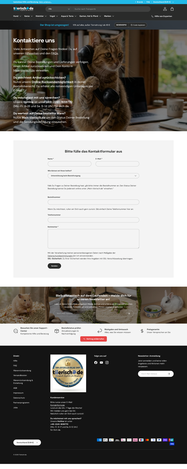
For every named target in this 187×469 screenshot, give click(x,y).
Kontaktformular (57, 405)
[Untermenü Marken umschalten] (113, 16)
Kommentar (52, 227)
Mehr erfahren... (45, 2)
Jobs (15, 407)
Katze (27, 16)
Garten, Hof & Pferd (89, 16)
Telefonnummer (54, 215)
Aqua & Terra (67, 16)
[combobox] (98, 9)
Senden (54, 266)
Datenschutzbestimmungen (60, 256)
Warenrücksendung (22, 370)
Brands (140, 2)
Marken (107, 16)
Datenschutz (19, 398)
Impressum (18, 393)
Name (50, 159)
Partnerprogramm (21, 402)
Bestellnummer (54, 197)
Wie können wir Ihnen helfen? (60, 171)
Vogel (52, 16)
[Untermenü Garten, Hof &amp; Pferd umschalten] (100, 16)
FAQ (148, 2)
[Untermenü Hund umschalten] (20, 16)
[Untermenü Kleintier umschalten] (45, 16)
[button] (172, 9)
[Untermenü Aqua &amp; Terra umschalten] (75, 16)
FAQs (54, 53)
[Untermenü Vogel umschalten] (57, 16)
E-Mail (98, 159)
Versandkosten (20, 375)
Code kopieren (139, 25)
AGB (15, 388)
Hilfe (15, 360)
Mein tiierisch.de (24, 70)
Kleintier (40, 16)
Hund (15, 16)
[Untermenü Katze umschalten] (31, 16)
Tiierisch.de (22, 455)
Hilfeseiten (32, 53)
